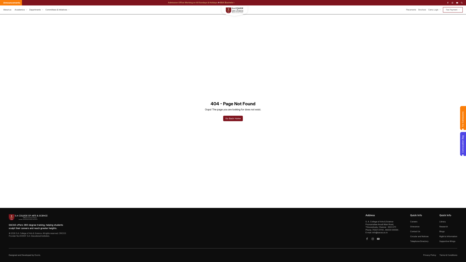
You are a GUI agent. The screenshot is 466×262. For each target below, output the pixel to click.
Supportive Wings (447, 241)
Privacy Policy (429, 255)
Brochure (422, 10)
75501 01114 (378, 230)
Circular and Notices (419, 236)
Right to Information (448, 236)
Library (442, 222)
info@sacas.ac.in (380, 232)
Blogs (442, 231)
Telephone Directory (419, 241)
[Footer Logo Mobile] (38, 217)
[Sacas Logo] (233, 11)
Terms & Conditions (448, 255)
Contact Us (415, 231)
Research (443, 226)
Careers (413, 222)
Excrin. (38, 255)
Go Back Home (233, 118)
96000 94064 (392, 230)
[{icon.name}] (448, 3)
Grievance (414, 226)
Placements (411, 10)
